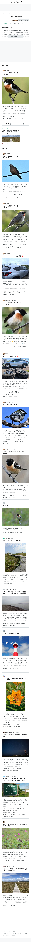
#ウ (8, 197)
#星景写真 (15, 770)
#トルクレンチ (6, 392)
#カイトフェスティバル (21, 291)
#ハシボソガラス (14, 197)
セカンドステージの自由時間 (11, 822)
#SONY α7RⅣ (6, 722)
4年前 (13, 631)
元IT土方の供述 (8, 866)
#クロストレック (7, 294)
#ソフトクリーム (7, 670)
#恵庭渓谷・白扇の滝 (8, 816)
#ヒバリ (22, 118)
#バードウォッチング (17, 116)
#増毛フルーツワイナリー (9, 812)
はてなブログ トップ (7, 13)
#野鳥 (24, 244)
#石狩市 (5, 532)
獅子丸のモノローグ (9, 70)
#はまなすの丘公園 (7, 116)
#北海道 (5, 860)
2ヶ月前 (15, 70)
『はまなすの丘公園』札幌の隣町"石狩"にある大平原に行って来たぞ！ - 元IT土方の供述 (10, 132)
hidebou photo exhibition (10, 732)
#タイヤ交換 (14, 391)
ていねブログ (8, 631)
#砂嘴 (14, 625)
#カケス (15, 497)
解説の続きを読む (15, 36)
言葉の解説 (4, 23)
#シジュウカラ (14, 439)
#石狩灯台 (20, 292)
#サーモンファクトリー (8, 394)
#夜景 (11, 770)
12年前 (19, 822)
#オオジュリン (6, 247)
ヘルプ (12, 933)
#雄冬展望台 (6, 810)
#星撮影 (5, 768)
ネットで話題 (13, 23)
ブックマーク (5, 128)
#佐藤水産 (16, 392)
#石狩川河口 (6, 623)
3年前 (16, 589)
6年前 (16, 776)
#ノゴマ (12, 247)
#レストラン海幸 (13, 810)
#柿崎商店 (22, 814)
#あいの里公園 (6, 439)
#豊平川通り (6, 770)
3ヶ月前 (15, 253)
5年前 (13, 676)
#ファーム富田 (16, 808)
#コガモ (11, 441)
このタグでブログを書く (24, 20)
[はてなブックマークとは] (10, 124)
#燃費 (13, 294)
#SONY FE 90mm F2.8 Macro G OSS (11, 724)
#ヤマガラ (20, 439)
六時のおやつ (8, 676)
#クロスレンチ (21, 391)
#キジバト (5, 196)
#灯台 (18, 668)
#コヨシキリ (11, 118)
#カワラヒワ (18, 247)
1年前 (21, 503)
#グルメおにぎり (18, 394)
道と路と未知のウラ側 (9, 589)
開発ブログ (17, 933)
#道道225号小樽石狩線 (15, 623)
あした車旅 (7, 538)
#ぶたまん (14, 292)
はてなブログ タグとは (6, 933)
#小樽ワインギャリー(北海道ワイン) (11, 814)
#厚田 (10, 292)
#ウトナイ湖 (23, 808)
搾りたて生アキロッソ (9, 776)
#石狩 (4, 291)
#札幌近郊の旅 (20, 860)
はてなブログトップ (24, 933)
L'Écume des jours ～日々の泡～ (12, 503)
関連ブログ (20, 23)
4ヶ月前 (15, 353)
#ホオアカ (5, 118)
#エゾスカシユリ (7, 726)
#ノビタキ (17, 118)
